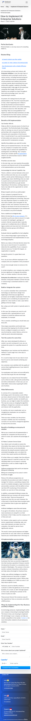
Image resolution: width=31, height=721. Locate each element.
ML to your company (19, 216)
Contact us (24, 618)
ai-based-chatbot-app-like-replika (11, 59)
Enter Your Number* (7, 643)
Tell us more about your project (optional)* (13, 650)
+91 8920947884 (8, 688)
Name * (3, 629)
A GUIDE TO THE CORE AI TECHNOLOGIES (15, 62)
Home (2, 6)
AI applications (22, 153)
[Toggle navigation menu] (26, 2)
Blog (7, 6)
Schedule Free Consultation (10, 667)
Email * (3, 636)
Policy (26, 719)
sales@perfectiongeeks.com (10, 715)
